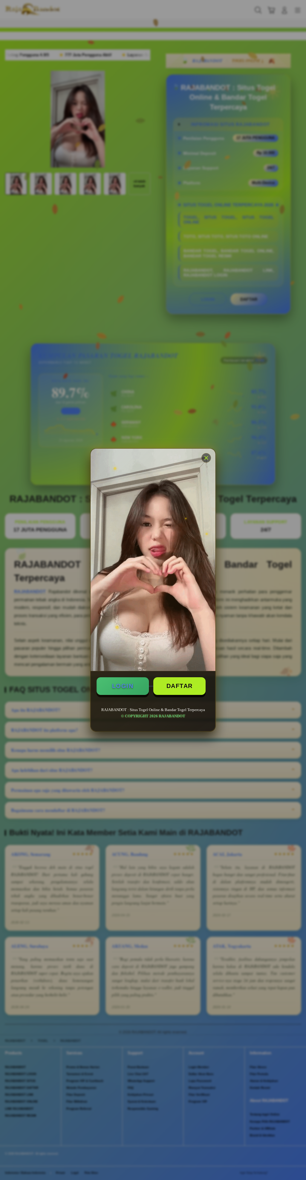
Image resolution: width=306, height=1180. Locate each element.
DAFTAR (179, 686)
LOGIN (123, 686)
